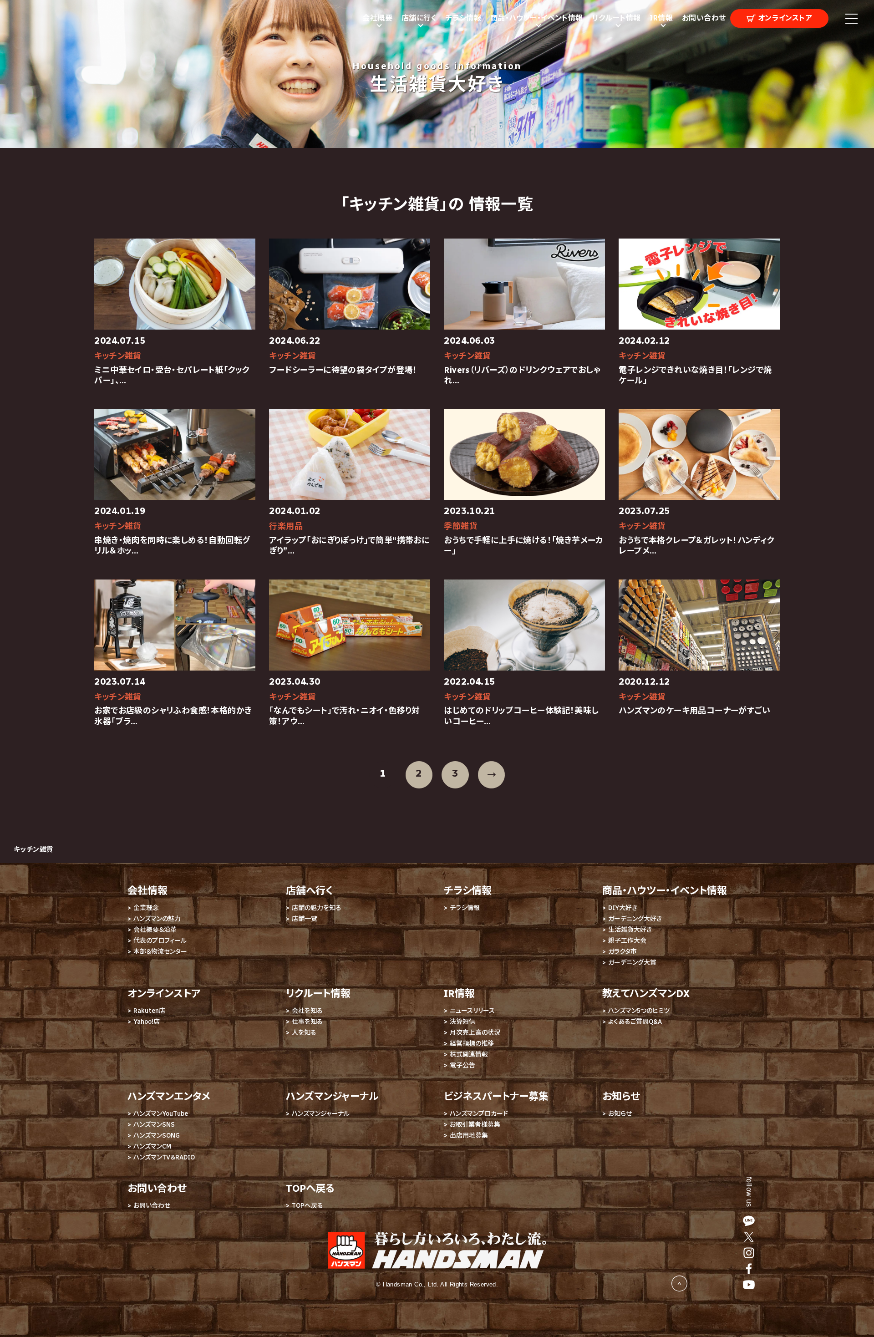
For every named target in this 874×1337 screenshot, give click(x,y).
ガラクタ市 (622, 952)
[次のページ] (491, 774)
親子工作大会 (627, 941)
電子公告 (462, 1065)
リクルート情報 (318, 993)
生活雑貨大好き (630, 930)
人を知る (304, 1033)
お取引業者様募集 (475, 1125)
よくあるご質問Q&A (635, 1022)
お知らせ (620, 1114)
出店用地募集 (469, 1135)
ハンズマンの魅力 (157, 919)
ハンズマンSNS (154, 1125)
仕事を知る (307, 1022)
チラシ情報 (463, 18)
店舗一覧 (304, 919)
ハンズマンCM (152, 1146)
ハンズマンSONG (156, 1135)
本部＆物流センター (160, 952)
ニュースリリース (472, 1011)
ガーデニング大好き (635, 919)
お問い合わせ (704, 18)
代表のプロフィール (160, 941)
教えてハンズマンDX (646, 993)
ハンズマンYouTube (160, 1114)
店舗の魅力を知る (316, 908)
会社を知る (307, 1011)
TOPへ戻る (307, 1206)
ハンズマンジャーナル (321, 1114)
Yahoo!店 (146, 1022)
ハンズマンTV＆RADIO (164, 1157)
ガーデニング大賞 (632, 962)
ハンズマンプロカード (479, 1114)
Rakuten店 (149, 1011)
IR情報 (459, 993)
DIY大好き (622, 908)
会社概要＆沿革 (155, 930)
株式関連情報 (469, 1054)
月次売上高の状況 (475, 1033)
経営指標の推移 (472, 1043)
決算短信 (462, 1022)
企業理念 (146, 908)
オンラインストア (784, 18)
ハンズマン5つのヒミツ (639, 1011)
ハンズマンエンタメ (168, 1096)
